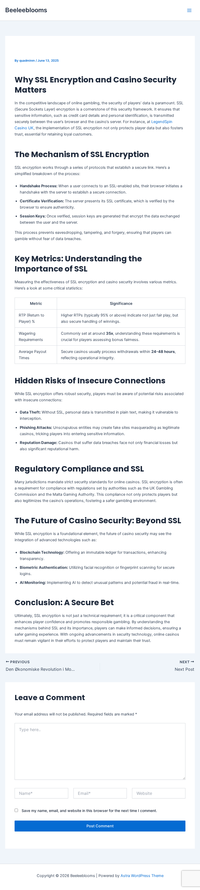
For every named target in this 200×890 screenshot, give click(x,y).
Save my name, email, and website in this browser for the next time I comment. (89, 810)
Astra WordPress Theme (142, 875)
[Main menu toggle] (189, 10)
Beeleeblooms (26, 10)
